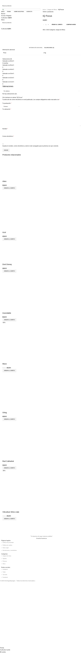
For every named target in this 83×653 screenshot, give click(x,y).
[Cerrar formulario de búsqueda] (2, 2)
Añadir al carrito (57, 24)
